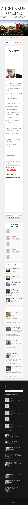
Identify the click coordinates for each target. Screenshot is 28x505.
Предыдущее (19, 215)
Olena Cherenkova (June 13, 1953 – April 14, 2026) (16, 300)
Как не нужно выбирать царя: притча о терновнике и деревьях (13, 489)
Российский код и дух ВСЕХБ (17, 367)
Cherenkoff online (14, 11)
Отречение (15, 340)
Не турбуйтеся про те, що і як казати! (12, 34)
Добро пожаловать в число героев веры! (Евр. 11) (13, 291)
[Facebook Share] (8, 170)
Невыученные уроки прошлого (17, 328)
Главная (8, 42)
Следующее (9, 215)
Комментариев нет (14, 58)
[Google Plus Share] (13, 170)
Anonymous (13, 230)
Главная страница (14, 217)
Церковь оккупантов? (16, 354)
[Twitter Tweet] (11, 170)
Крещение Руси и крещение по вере (16, 314)
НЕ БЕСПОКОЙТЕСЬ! (16, 276)
